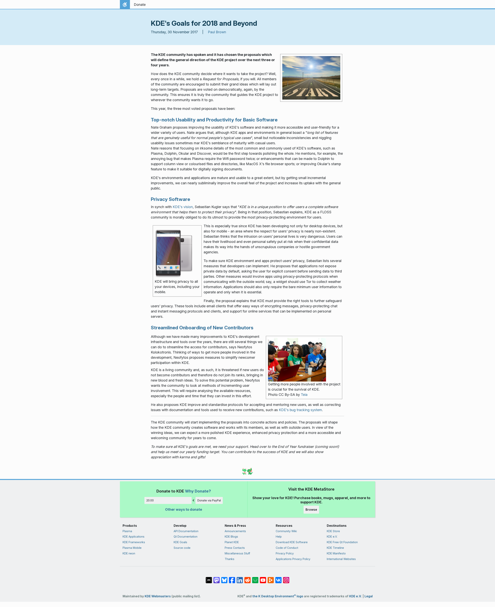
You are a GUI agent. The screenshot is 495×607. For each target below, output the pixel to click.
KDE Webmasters (158, 596)
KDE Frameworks (134, 542)
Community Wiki (286, 531)
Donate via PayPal (209, 500)
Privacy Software (170, 199)
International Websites (341, 559)
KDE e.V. (332, 536)
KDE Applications (133, 536)
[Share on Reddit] (247, 578)
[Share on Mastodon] (216, 578)
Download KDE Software (292, 542)
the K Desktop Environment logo (277, 596)
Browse (311, 509)
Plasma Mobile (132, 547)
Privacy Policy (285, 553)
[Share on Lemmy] (255, 578)
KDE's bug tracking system (300, 410)
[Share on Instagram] (286, 578)
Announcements (235, 531)
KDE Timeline (335, 547)
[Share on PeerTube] (271, 578)
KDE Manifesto (336, 553)
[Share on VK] (278, 578)
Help (279, 536)
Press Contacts (235, 547)
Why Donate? (198, 491)
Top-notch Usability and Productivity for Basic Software (214, 120)
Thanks (229, 559)
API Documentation (186, 531)
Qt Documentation (185, 536)
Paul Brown (217, 32)
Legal (368, 596)
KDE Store (333, 531)
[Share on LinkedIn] (240, 578)
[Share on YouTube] (263, 578)
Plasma (127, 531)
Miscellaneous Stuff (237, 553)
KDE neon (129, 553)
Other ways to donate (183, 509)
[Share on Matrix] (209, 578)
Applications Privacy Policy (293, 559)
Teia (304, 395)
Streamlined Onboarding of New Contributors (202, 327)
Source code (182, 547)
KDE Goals (180, 542)
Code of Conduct (287, 547)
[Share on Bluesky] (224, 578)
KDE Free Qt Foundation (342, 542)
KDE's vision (183, 207)
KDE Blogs (231, 536)
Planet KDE (232, 542)
